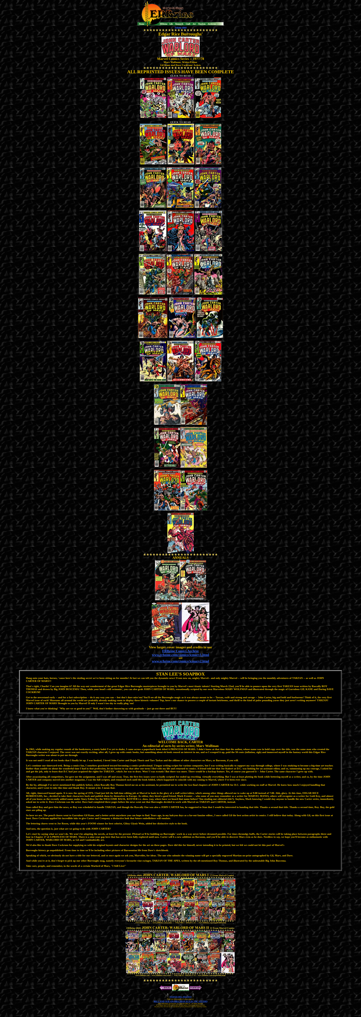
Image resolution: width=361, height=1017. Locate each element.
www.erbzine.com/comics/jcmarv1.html (180, 655)
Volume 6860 (181, 27)
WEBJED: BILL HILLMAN (180, 997)
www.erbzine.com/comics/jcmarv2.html (180, 661)
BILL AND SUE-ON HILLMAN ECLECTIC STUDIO (180, 1001)
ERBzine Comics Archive (180, 651)
